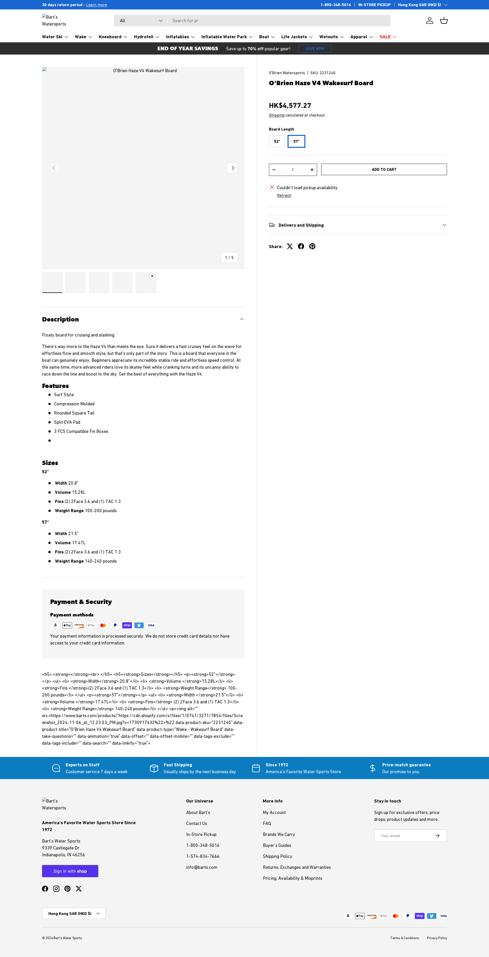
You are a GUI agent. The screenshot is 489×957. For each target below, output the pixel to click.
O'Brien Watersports (287, 72)
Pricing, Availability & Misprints (292, 878)
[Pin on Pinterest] (312, 246)
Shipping (276, 114)
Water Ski (52, 36)
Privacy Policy (437, 938)
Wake (80, 36)
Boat (264, 36)
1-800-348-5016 (335, 4)
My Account (274, 812)
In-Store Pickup (201, 834)
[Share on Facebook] (301, 246)
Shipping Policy (277, 856)
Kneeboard (110, 36)
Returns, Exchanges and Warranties (297, 867)
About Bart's (198, 812)
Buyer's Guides (277, 845)
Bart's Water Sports (67, 938)
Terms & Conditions (404, 938)
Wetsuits (328, 36)
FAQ (267, 823)
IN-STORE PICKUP (374, 4)
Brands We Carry (279, 834)
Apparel (358, 36)
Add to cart (384, 169)
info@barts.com (202, 867)
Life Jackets (294, 36)
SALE (385, 36)
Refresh (284, 195)
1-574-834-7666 (203, 856)
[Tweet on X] (289, 246)
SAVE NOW (315, 48)
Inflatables (177, 36)
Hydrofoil (144, 36)
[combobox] (252, 20)
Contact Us (196, 823)
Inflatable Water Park (224, 36)
